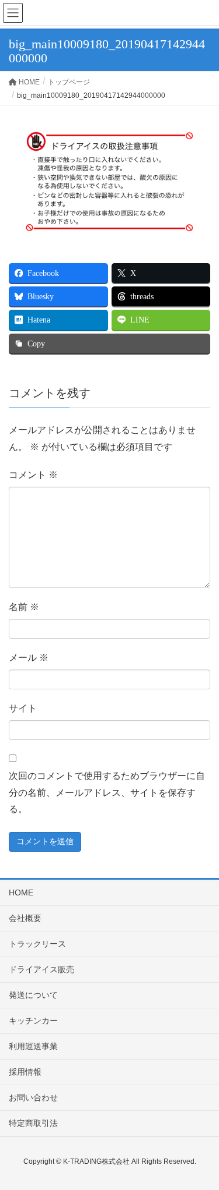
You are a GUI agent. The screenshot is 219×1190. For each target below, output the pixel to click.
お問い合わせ (33, 1097)
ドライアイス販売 (41, 969)
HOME (21, 892)
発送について (33, 995)
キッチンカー (33, 1020)
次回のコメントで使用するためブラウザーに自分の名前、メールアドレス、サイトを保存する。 (107, 792)
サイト (23, 708)
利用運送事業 (33, 1046)
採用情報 (25, 1071)
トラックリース (37, 943)
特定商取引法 (33, 1123)
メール (28, 658)
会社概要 (25, 918)
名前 (24, 607)
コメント (33, 475)
